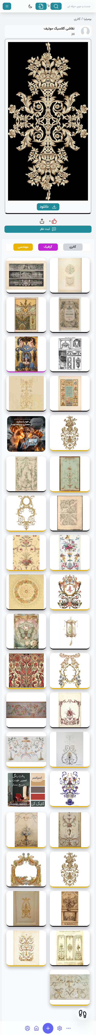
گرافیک (48, 247)
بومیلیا (88, 19)
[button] (82, 1014)
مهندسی (23, 247)
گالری (77, 19)
